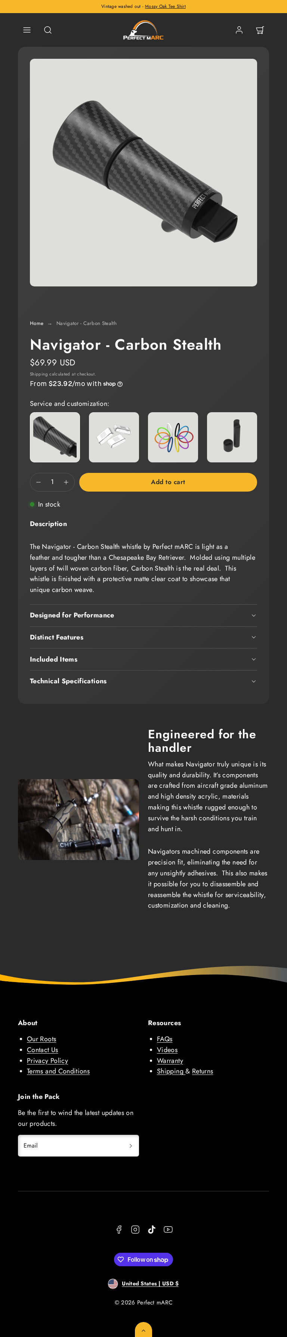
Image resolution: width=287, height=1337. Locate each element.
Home (36, 323)
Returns (202, 1071)
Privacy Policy (47, 1061)
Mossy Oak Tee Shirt (165, 6)
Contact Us (42, 1050)
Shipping (39, 374)
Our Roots (41, 1039)
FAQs (164, 1039)
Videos (167, 1050)
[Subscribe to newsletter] (131, 1146)
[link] (239, 30)
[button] (27, 30)
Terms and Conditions (58, 1071)
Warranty (170, 1061)
